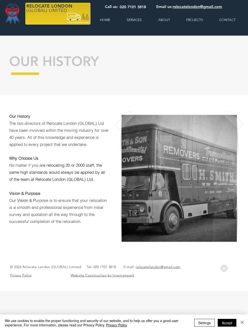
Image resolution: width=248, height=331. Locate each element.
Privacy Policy (116, 325)
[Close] (242, 322)
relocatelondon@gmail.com (158, 267)
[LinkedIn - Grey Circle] (224, 268)
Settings (204, 322)
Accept (227, 322)
